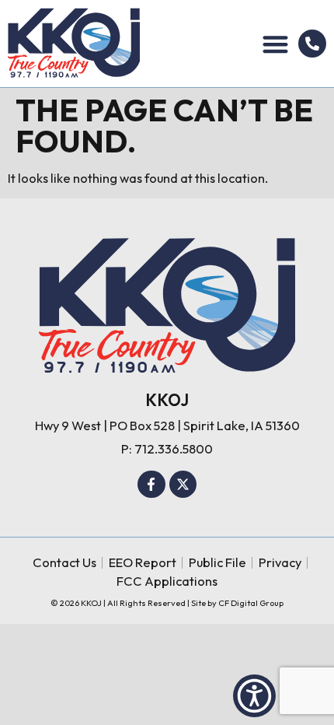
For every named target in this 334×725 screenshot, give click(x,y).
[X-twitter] (183, 485)
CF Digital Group (251, 602)
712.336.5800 (173, 448)
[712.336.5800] (312, 44)
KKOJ (167, 400)
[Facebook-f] (151, 485)
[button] (276, 44)
